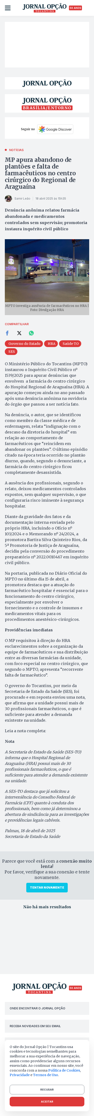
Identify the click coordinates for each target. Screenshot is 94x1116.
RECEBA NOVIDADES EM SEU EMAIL (35, 1026)
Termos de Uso (45, 1075)
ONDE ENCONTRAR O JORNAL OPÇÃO (37, 1008)
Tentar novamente (47, 887)
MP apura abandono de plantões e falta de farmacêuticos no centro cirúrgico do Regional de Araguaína (40, 173)
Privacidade (20, 1075)
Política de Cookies (64, 1070)
